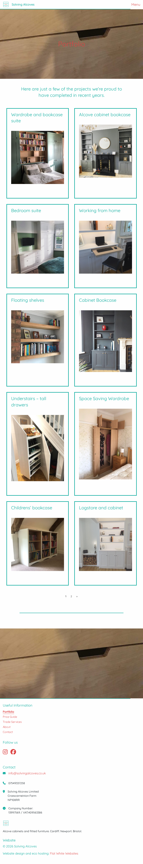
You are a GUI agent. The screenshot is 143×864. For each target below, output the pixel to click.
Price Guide (10, 716)
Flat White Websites (64, 853)
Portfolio (8, 711)
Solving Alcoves (23, 4)
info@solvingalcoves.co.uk (27, 773)
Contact (8, 732)
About (6, 727)
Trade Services (12, 722)
